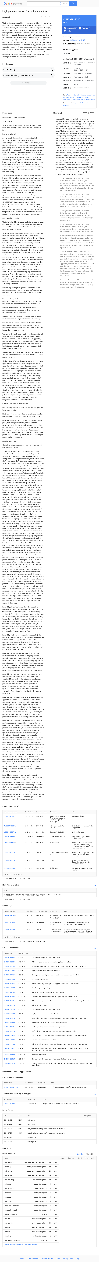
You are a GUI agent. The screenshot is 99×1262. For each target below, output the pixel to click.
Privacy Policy (68, 1259)
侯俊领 (72, 40)
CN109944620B (9, 1040)
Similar (68, 31)
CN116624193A (9, 929)
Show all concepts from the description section (20, 1245)
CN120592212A (9, 1035)
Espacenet (77, 103)
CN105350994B (9, 962)
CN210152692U (9, 1059)
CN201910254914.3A (11, 1087)
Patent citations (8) (73, 95)
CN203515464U (9, 1055)
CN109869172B (9, 975)
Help (77, 1259)
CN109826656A (9, 957)
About (22, 1259)
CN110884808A (9, 915)
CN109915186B (9, 966)
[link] (9, 1162)
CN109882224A (9, 970)
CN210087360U (9, 868)
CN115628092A (9, 1018)
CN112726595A (9, 922)
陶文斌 (77, 40)
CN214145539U (9, 1022)
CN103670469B (9, 992)
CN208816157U (9, 1005)
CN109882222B (9, 1048)
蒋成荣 (83, 40)
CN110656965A (9, 996)
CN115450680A (9, 1027)
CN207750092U (9, 852)
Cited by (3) (70, 97)
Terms (58, 1259)
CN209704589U (9, 988)
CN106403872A (9, 1063)
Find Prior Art (86, 28)
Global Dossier (87, 103)
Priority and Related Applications (83, 100)
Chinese (78, 37)
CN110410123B (9, 983)
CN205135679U (9, 979)
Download (81, 1154)
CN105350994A (9, 836)
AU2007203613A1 (10, 826)
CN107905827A (9, 842)
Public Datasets (47, 1259)
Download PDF (71, 28)
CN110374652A (9, 1031)
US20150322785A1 (11, 832)
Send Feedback (33, 1259)
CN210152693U (9, 1009)
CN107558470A (9, 1001)
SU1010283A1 (9, 816)
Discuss (66, 105)
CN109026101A (9, 860)
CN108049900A (9, 1044)
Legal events (79, 97)
